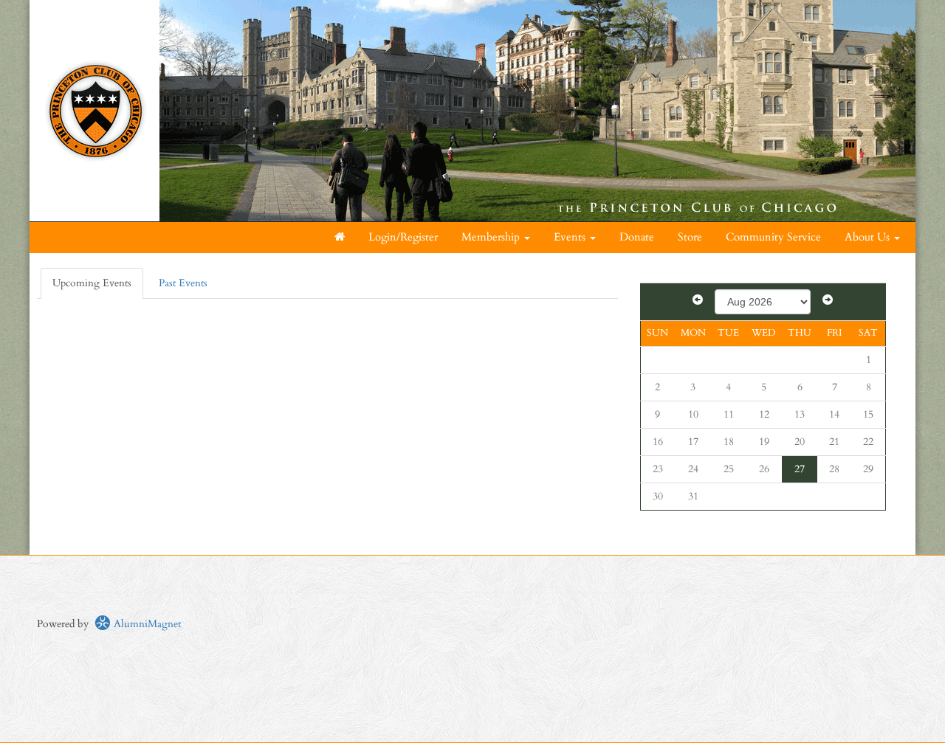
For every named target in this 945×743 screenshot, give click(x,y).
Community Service (773, 237)
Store (690, 237)
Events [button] (571, 237)
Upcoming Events (91, 283)
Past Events (183, 283)
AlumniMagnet (146, 624)
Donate (636, 237)
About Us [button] (869, 237)
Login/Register (403, 237)
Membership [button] (492, 237)
